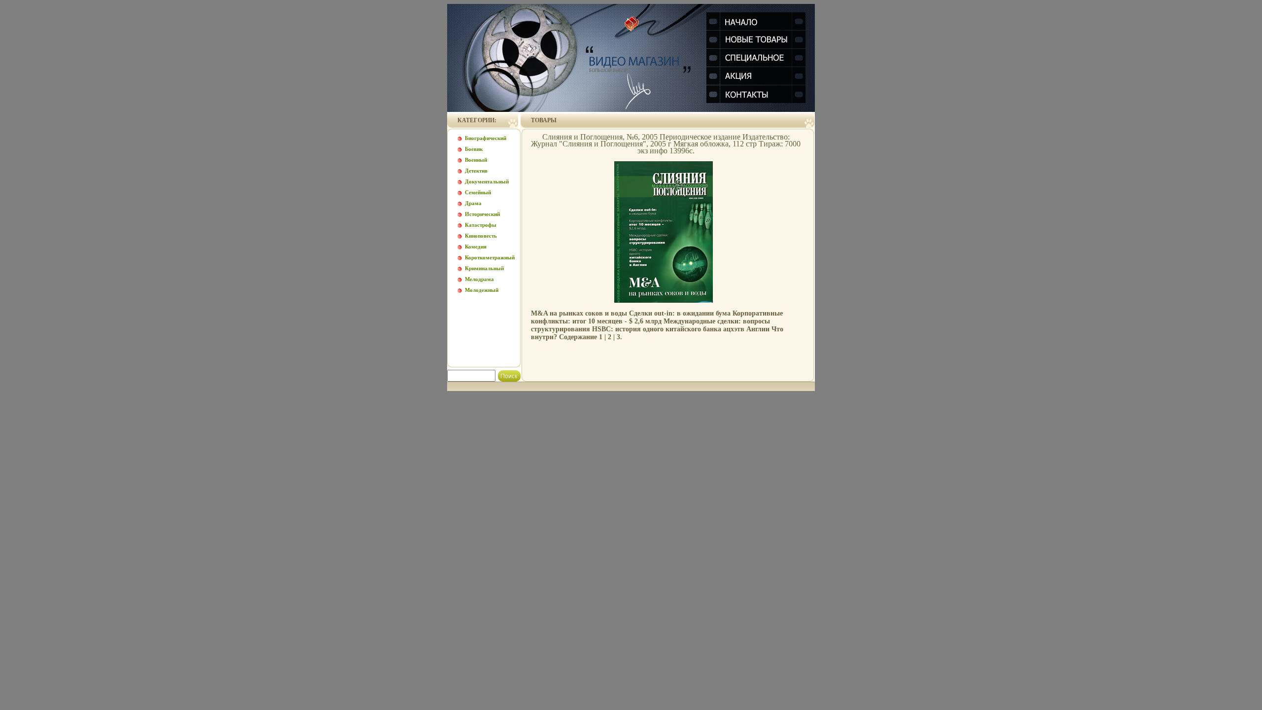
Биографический (485, 138)
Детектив (476, 171)
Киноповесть (481, 236)
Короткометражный (490, 257)
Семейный (478, 192)
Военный (476, 160)
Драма (473, 203)
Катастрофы (480, 225)
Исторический (482, 214)
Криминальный (484, 268)
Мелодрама (479, 279)
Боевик (474, 149)
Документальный (487, 181)
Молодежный (481, 290)
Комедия (476, 246)
